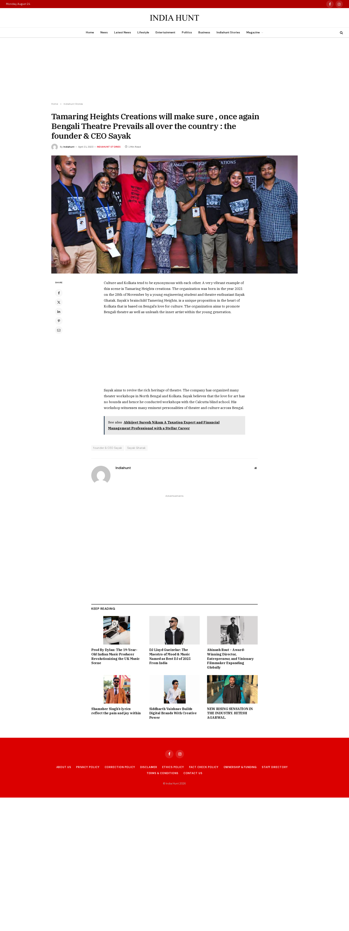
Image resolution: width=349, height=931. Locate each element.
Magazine (253, 32)
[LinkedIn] (59, 311)
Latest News (122, 32)
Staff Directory (275, 767)
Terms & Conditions (162, 773)
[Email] (59, 330)
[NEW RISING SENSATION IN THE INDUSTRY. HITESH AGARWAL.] (232, 689)
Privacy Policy (88, 767)
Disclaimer (148, 767)
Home (90, 32)
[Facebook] (59, 293)
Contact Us (192, 773)
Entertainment (165, 32)
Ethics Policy (173, 767)
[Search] (341, 32)
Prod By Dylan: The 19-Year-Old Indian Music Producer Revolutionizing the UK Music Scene (115, 656)
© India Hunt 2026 (174, 783)
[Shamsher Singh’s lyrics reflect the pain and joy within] (116, 689)
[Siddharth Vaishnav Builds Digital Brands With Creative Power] (174, 689)
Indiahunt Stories (228, 32)
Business (204, 32)
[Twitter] (59, 302)
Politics (187, 32)
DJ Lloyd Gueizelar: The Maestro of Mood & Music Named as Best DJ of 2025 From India (169, 656)
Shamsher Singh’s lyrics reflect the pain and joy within (116, 711)
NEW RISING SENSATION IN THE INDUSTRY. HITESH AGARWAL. (230, 713)
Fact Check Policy (203, 767)
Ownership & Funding (240, 767)
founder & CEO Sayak (107, 448)
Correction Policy (120, 767)
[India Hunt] (174, 17)
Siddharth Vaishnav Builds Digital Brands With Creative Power (173, 713)
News (104, 32)
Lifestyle (143, 32)
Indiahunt (69, 146)
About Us (63, 767)
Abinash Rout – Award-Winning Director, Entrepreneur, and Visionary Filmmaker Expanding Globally (230, 658)
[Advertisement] (174, 70)
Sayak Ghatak (136, 448)
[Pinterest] (59, 321)
